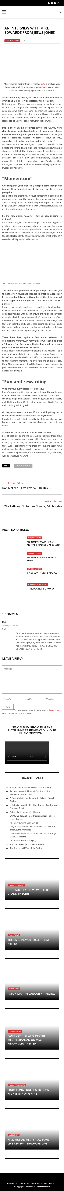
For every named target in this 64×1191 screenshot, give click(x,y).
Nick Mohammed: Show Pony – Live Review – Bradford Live (29, 1141)
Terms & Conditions (30, 1183)
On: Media (29, 1186)
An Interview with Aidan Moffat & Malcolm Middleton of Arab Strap (44, 545)
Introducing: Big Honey (40, 588)
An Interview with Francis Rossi (42, 559)
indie (43, 84)
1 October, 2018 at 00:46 (10, 625)
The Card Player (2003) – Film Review (27, 844)
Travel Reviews (15, 1031)
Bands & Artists (34, 569)
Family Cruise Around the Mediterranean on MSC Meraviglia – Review (27, 1039)
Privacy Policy (48, 1183)
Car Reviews (14, 989)
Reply (4, 629)
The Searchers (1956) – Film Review (26, 848)
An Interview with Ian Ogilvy (23, 840)
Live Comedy (13, 1135)
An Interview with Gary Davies (24, 822)
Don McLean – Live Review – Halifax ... (26, 488)
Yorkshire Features (17, 1085)
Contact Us (12, 1183)
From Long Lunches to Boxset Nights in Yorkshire (30, 1091)
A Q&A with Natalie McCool (42, 573)
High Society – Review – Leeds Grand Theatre (30, 787)
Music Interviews (23, 466)
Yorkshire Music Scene (37, 584)
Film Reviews (14, 935)
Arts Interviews (12, 41)
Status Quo (52, 395)
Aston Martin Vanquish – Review (25, 812)
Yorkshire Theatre (16, 885)
